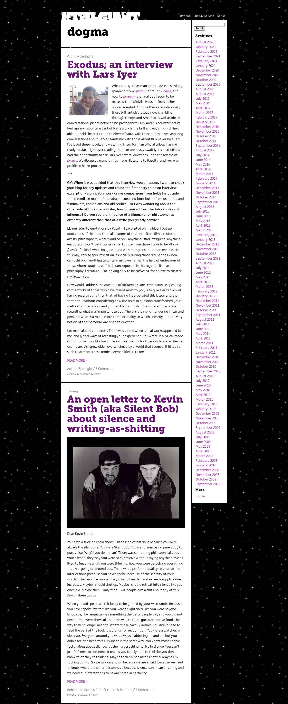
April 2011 (203, 338)
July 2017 (202, 98)
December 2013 (207, 188)
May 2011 (203, 333)
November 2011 (207, 305)
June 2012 (203, 272)
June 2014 (203, 159)
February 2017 (206, 117)
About (221, 16)
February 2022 (206, 51)
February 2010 (206, 404)
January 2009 (206, 465)
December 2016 (207, 127)
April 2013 (203, 225)
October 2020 (206, 80)
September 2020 (208, 84)
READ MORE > (77, 360)
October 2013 (206, 197)
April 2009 (203, 451)
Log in (200, 496)
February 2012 (206, 291)
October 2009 (206, 423)
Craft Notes (107, 690)
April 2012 (203, 282)
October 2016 (206, 136)
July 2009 (202, 437)
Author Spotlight (79, 368)
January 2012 (206, 296)
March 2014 (204, 174)
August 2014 (205, 150)
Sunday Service (204, 16)
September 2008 (208, 484)
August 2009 (205, 432)
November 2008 (207, 474)
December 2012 (207, 244)
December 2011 (207, 301)
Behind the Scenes (81, 690)
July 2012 (202, 268)
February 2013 (206, 235)
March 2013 (204, 230)
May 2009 (203, 446)
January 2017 (206, 122)
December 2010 (207, 357)
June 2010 (203, 385)
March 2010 (204, 399)
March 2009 (204, 456)
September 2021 (208, 56)
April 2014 (203, 169)
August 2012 (205, 263)
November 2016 (207, 131)
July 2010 (202, 380)
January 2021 (206, 65)
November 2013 (207, 192)
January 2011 (206, 352)
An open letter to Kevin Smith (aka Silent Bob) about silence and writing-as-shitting (125, 413)
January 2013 (206, 239)
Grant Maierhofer (80, 56)
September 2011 (208, 315)
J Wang (72, 391)
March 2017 (204, 112)
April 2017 (203, 108)
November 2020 (207, 75)
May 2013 (203, 221)
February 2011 (206, 348)
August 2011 (205, 319)
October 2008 (206, 479)
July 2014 (202, 155)
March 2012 (204, 286)
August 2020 (205, 89)
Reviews (185, 16)
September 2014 (208, 145)
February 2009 (206, 460)
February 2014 (206, 178)
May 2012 (203, 277)
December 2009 (207, 413)
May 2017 (203, 103)
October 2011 (206, 310)
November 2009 (207, 418)
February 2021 (206, 61)
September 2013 (208, 202)
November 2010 (207, 362)
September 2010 (208, 371)
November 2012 (207, 249)
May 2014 (203, 164)
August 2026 (205, 42)
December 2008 (207, 470)
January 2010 (206, 409)
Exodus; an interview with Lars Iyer (120, 69)
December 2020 (207, 70)
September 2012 (208, 258)
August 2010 (205, 376)
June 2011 (203, 329)
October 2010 (206, 366)
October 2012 (206, 254)
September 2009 (208, 427)
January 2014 (206, 183)
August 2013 (205, 207)
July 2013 (202, 211)
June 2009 (203, 442)
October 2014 (206, 141)
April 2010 (203, 395)
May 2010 (203, 390)
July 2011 (202, 324)
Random (126, 690)
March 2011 (204, 343)
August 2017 (205, 94)
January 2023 (206, 47)
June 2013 (203, 216)
